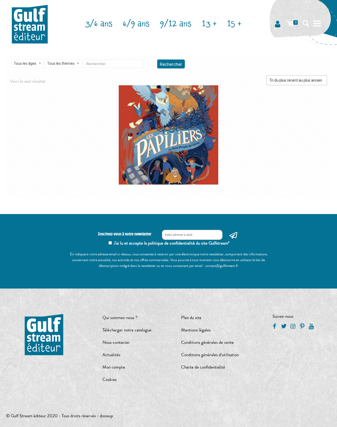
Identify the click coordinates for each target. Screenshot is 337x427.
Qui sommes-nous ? (119, 317)
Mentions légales (196, 330)
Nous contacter (116, 342)
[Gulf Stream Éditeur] (29, 23)
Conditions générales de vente (207, 342)
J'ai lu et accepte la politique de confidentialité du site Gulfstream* (172, 243)
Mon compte (113, 367)
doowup (106, 416)
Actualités (111, 354)
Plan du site (191, 317)
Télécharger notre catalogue (126, 330)
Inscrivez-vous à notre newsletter (124, 234)
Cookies (109, 379)
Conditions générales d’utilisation (210, 354)
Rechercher (171, 64)
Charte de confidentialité (203, 367)
